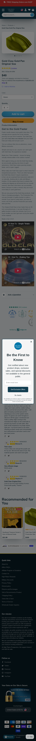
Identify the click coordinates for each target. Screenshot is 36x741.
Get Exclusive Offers (18, 389)
